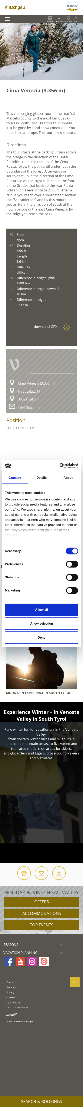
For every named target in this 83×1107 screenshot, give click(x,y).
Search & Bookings (41, 1101)
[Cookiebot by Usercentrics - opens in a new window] (59, 466)
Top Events (41, 925)
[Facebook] (8, 961)
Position (16, 420)
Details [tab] (41, 477)
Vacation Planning (20, 952)
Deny (41, 637)
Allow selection (41, 623)
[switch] (72, 564)
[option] (41, 51)
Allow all (41, 609)
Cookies (10, 997)
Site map (11, 987)
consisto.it (11, 1014)
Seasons (10, 944)
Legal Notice (13, 1002)
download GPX (46, 326)
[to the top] (75, 982)
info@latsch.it (29, 407)
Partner (10, 982)
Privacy (10, 992)
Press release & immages (19, 1021)
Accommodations (41, 913)
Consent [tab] (15, 477)
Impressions (20, 427)
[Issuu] (44, 961)
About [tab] (68, 477)
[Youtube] (20, 961)
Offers (41, 902)
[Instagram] (32, 961)
